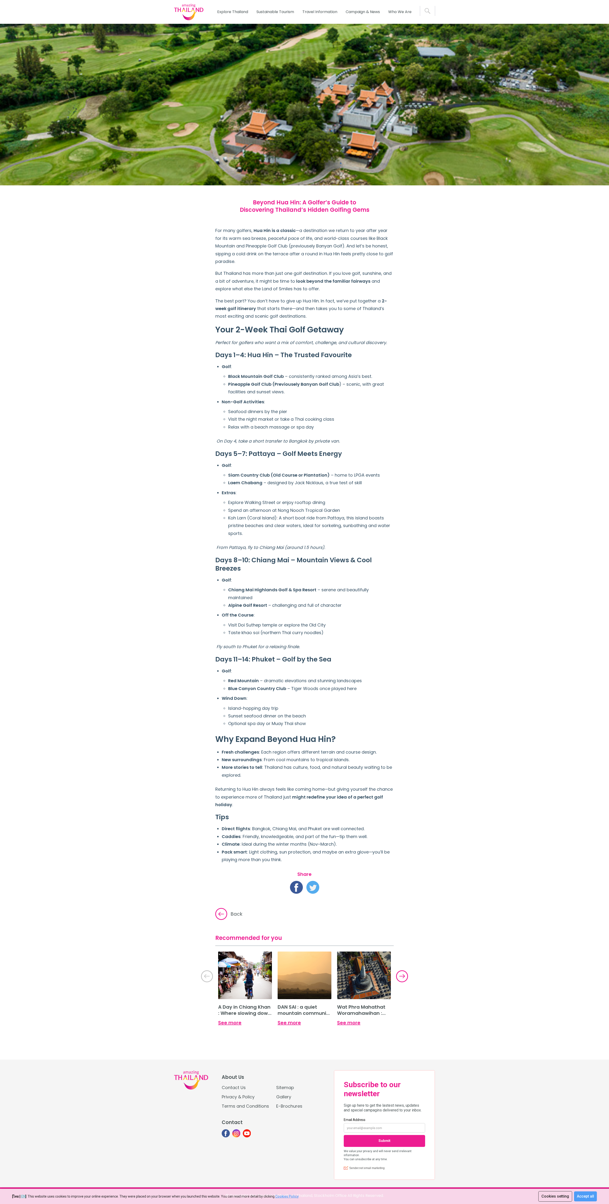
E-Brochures (289, 1106)
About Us (233, 1077)
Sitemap (285, 1088)
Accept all (585, 1196)
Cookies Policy (287, 1196)
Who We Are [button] (400, 12)
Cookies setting (555, 1196)
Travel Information (319, 12)
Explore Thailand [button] (232, 12)
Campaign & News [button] (363, 12)
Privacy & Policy (238, 1097)
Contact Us (234, 1088)
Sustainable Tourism (275, 12)
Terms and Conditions (245, 1106)
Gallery (283, 1097)
